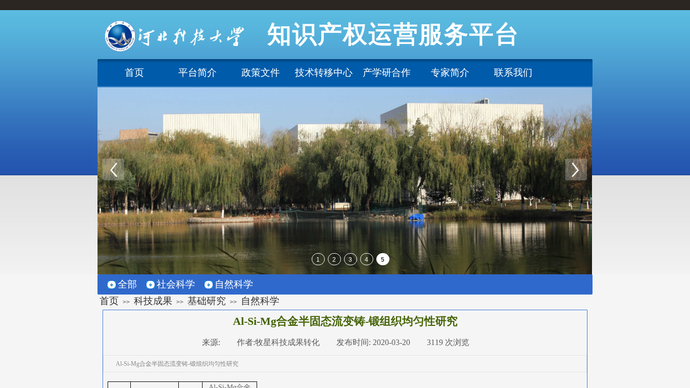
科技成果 (153, 301)
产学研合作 (387, 72)
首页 (134, 72)
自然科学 (260, 301)
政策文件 (260, 72)
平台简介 (197, 72)
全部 (127, 284)
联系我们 (513, 72)
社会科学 (176, 284)
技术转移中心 (324, 72)
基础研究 (206, 301)
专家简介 (450, 72)
